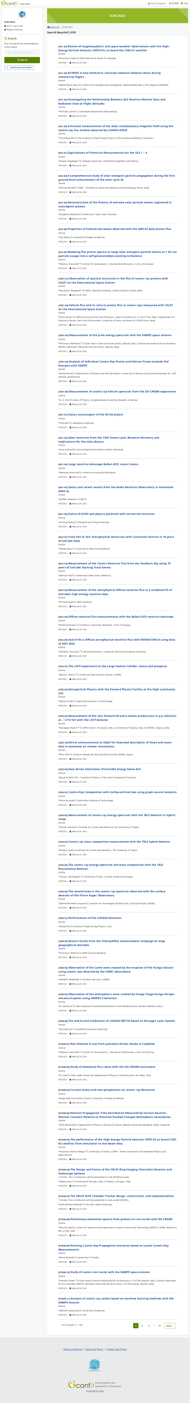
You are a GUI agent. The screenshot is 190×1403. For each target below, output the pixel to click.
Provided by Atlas (95, 1391)
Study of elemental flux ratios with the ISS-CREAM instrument (112, 1067)
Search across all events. (21, 67)
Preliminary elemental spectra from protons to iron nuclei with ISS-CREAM (121, 1219)
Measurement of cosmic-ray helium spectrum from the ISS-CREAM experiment (122, 391)
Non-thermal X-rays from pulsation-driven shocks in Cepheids (112, 1044)
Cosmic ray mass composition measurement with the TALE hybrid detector (119, 841)
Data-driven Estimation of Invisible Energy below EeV (104, 769)
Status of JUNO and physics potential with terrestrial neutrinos (111, 514)
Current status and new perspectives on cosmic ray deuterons (112, 1090)
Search (12, 38)
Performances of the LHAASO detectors (95, 918)
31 (160, 1325)
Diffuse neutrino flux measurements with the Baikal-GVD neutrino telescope (121, 616)
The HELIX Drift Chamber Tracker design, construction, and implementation (122, 1196)
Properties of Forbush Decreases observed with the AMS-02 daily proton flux (119, 229)
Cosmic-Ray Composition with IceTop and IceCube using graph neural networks (122, 792)
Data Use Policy (94, 1349)
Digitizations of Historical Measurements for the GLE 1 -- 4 (107, 152)
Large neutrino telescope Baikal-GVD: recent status (103, 464)
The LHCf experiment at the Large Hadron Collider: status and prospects (117, 666)
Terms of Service (72, 1349)
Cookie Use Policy (117, 1349)
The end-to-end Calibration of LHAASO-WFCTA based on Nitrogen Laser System (121, 1021)
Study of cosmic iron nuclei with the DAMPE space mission (110, 1272)
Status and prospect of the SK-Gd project (95, 414)
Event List (54, 27)
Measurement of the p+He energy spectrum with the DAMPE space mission (120, 335)
